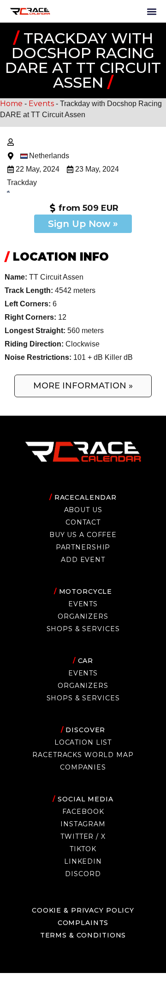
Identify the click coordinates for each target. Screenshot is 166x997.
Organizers (83, 616)
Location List (83, 742)
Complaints (83, 923)
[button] (151, 11)
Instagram (83, 824)
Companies (83, 767)
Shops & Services (83, 629)
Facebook (83, 811)
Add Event (83, 559)
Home (11, 103)
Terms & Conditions (83, 935)
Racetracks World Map (82, 755)
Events (41, 103)
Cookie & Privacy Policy (83, 910)
